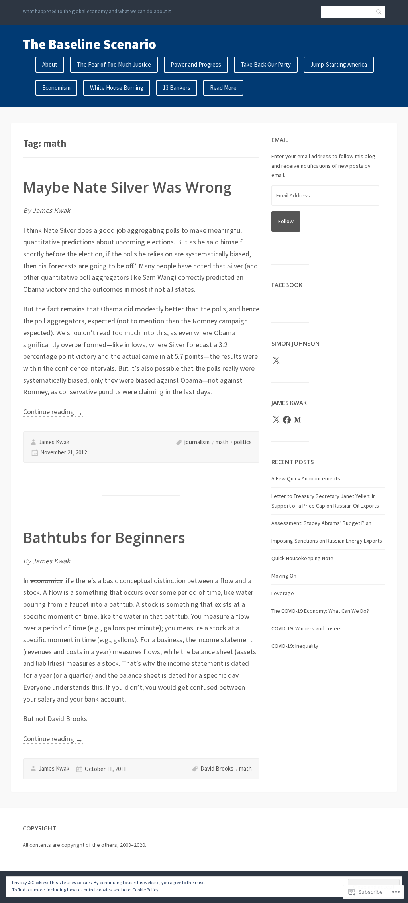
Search (379, 11)
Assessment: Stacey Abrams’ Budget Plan (321, 523)
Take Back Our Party (266, 64)
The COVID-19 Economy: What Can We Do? (320, 610)
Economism (56, 87)
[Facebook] (287, 420)
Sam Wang (158, 277)
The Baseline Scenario (89, 44)
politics (243, 442)
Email (279, 140)
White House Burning (116, 87)
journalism (197, 442)
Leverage (282, 593)
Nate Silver (59, 230)
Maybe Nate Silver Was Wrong (127, 187)
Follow (286, 221)
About (49, 64)
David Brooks (216, 768)
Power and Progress (196, 64)
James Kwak (54, 442)
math (222, 442)
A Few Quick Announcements (305, 478)
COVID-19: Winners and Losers (306, 628)
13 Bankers (176, 87)
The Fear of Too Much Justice (114, 64)
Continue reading (53, 412)
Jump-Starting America (338, 64)
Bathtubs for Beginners (104, 537)
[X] (276, 361)
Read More (223, 87)
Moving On (283, 575)
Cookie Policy (145, 890)
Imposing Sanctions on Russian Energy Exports (326, 540)
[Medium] (297, 420)
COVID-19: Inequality (294, 645)
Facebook (286, 285)
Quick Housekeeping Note (302, 558)
